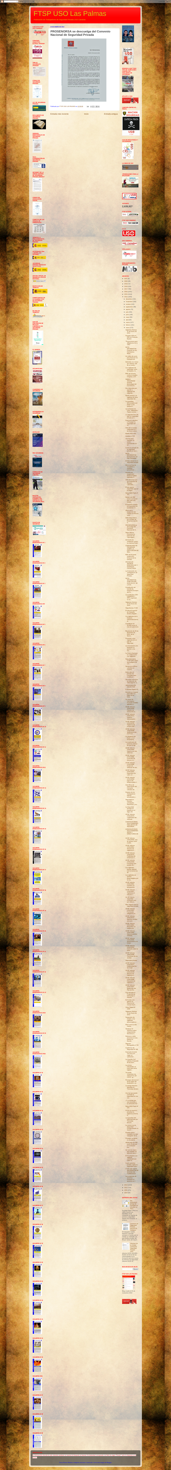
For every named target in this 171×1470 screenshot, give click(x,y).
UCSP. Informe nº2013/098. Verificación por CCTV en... (131, 731)
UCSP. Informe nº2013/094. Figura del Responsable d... (131, 780)
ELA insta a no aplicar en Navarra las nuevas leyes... (130, 1002)
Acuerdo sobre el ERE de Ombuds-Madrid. (131, 337)
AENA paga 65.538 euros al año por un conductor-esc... (131, 1145)
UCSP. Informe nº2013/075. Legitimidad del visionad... (130, 817)
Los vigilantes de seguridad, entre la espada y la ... (131, 369)
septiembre (129, 307)
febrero (128, 325)
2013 (126, 1185)
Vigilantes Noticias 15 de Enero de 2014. (131, 1013)
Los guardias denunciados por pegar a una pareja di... (131, 404)
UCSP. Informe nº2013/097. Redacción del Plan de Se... (130, 987)
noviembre (129, 301)
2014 (126, 297)
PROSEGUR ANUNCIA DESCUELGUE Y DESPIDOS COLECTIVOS (131, 565)
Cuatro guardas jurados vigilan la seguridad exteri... (131, 1164)
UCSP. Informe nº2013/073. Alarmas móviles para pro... (131, 918)
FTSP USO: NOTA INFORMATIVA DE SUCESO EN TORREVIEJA (131, 1171)
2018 (126, 286)
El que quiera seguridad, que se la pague (131, 488)
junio (127, 314)
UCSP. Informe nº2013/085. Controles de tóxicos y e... (130, 758)
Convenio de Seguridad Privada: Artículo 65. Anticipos (134, 1227)
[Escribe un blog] (93, 107)
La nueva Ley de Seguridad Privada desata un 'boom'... (131, 1127)
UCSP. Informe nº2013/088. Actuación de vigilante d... (130, 980)
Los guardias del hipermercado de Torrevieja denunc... (131, 1120)
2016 (126, 291)
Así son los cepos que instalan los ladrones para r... (131, 1151)
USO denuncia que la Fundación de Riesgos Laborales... (131, 482)
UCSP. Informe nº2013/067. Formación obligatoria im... (131, 911)
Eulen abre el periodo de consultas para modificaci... (130, 674)
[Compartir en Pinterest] (99, 107)
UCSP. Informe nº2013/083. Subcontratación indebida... (131, 933)
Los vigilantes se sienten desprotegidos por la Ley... (131, 877)
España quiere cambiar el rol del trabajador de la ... (131, 1134)
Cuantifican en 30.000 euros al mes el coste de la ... (131, 626)
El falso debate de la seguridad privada (131, 461)
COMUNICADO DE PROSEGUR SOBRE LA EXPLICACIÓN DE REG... (131, 549)
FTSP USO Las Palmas (70, 13)
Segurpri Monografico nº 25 (131, 1044)
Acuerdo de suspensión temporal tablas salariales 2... (131, 475)
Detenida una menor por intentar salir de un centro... (131, 363)
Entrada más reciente (59, 114)
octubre (128, 304)
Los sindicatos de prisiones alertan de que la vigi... (131, 743)
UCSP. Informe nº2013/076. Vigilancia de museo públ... (130, 724)
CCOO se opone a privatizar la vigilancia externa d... (131, 1113)
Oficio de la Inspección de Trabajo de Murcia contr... (131, 513)
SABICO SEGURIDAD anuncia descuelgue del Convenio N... (130, 382)
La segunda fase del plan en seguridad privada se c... (131, 416)
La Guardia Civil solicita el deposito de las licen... (131, 1061)
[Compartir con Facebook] (97, 107)
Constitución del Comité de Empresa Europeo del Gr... (131, 590)
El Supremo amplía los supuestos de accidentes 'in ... (131, 506)
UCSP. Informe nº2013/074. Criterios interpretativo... (130, 717)
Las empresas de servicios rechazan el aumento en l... (130, 1179)
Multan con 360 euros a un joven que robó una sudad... (131, 499)
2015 (126, 294)
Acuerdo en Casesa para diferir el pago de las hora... (131, 694)
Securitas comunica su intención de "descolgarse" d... (131, 681)
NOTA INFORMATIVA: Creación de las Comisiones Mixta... (131, 350)
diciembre (129, 299)
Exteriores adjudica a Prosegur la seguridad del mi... (131, 423)
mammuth (89, 1462)
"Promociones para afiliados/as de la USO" (131, 343)
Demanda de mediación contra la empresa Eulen (131, 541)
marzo (128, 322)
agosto (128, 309)
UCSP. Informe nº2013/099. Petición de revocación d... (130, 709)
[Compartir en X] (95, 107)
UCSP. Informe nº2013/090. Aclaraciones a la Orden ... (131, 941)
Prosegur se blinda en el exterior (131, 1139)
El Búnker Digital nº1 (131, 689)
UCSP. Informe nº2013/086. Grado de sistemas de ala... (131, 765)
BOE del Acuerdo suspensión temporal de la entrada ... (130, 557)
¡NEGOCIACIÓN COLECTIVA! (130, 686)
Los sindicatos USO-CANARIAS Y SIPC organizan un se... (131, 597)
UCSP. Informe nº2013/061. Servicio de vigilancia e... (130, 848)
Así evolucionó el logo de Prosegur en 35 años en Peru (134, 1204)
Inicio (86, 114)
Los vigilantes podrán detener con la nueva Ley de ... (131, 870)
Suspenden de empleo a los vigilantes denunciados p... (131, 1020)
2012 (126, 1187)
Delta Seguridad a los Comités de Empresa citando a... (131, 520)
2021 (126, 278)
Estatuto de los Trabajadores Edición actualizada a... (130, 794)
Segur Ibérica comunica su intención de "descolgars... (130, 535)
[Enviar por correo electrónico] (91, 107)
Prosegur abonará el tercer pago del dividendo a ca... (131, 1081)
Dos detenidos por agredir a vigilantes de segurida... (131, 391)
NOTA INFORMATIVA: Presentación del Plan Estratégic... (131, 456)
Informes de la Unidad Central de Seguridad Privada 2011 (134, 1247)
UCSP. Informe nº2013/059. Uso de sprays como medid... (131, 840)
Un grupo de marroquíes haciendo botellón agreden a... (131, 702)
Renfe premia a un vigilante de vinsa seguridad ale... (131, 397)
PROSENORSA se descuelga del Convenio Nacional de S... (131, 527)
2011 (126, 1190)
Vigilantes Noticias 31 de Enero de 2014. (131, 331)
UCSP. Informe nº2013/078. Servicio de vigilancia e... (130, 973)
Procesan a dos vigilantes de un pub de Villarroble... (131, 641)
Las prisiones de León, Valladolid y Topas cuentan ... (131, 410)
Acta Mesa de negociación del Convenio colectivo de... (131, 787)
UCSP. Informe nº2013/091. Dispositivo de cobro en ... (130, 772)
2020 (126, 281)
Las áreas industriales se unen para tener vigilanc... (131, 1067)
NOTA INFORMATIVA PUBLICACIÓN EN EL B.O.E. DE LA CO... (131, 582)
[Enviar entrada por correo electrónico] (87, 106)
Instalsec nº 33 (130, 436)
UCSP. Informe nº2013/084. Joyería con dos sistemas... (131, 750)
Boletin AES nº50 (130, 433)
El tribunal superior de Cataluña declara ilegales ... (131, 612)
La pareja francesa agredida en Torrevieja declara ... (131, 1088)
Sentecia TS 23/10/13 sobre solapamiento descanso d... (130, 1031)
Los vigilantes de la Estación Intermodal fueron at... (131, 619)
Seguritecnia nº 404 (131, 608)
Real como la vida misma (131, 1025)
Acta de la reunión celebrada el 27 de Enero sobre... (131, 429)
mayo (128, 317)
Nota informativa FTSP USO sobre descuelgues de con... (131, 661)
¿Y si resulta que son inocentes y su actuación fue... (131, 1102)
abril (127, 320)
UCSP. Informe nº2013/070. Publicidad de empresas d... (130, 855)
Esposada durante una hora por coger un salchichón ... (131, 1054)
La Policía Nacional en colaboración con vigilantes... (131, 654)
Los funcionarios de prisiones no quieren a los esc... (131, 648)
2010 (126, 1192)
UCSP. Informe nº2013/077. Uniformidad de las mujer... (131, 965)
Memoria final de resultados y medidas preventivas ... (130, 467)
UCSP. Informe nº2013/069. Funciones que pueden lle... (130, 863)
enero (128, 327)
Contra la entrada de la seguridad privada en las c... (131, 449)
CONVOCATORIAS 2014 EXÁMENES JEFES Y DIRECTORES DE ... (131, 832)
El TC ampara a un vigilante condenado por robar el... (131, 1158)
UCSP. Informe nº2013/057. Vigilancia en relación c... (130, 892)
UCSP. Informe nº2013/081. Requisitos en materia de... (130, 926)
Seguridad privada (131, 960)
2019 (126, 284)
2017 (126, 289)
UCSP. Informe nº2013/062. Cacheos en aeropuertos (130, 885)
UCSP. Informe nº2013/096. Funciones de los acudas (131, 955)
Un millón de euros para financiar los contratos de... (131, 357)
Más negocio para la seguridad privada (131, 905)
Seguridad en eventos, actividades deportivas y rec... (131, 802)
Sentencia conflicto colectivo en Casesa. (131, 668)
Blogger (109, 1462)
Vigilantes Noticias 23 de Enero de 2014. (131, 603)
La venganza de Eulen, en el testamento (130, 738)
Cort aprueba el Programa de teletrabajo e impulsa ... (130, 995)
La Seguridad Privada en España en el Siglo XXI (130, 809)
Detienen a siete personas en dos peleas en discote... (131, 1038)
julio (127, 312)
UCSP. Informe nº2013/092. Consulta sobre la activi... (131, 948)
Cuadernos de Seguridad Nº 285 (131, 1048)
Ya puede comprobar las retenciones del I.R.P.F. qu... (131, 1075)
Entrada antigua (111, 114)
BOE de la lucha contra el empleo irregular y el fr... (131, 375)
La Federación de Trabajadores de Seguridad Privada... (131, 573)
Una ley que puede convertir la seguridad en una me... (131, 1095)
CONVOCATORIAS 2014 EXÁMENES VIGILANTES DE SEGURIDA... (131, 824)
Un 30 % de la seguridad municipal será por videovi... (130, 899)
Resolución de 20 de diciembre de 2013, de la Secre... (131, 633)
